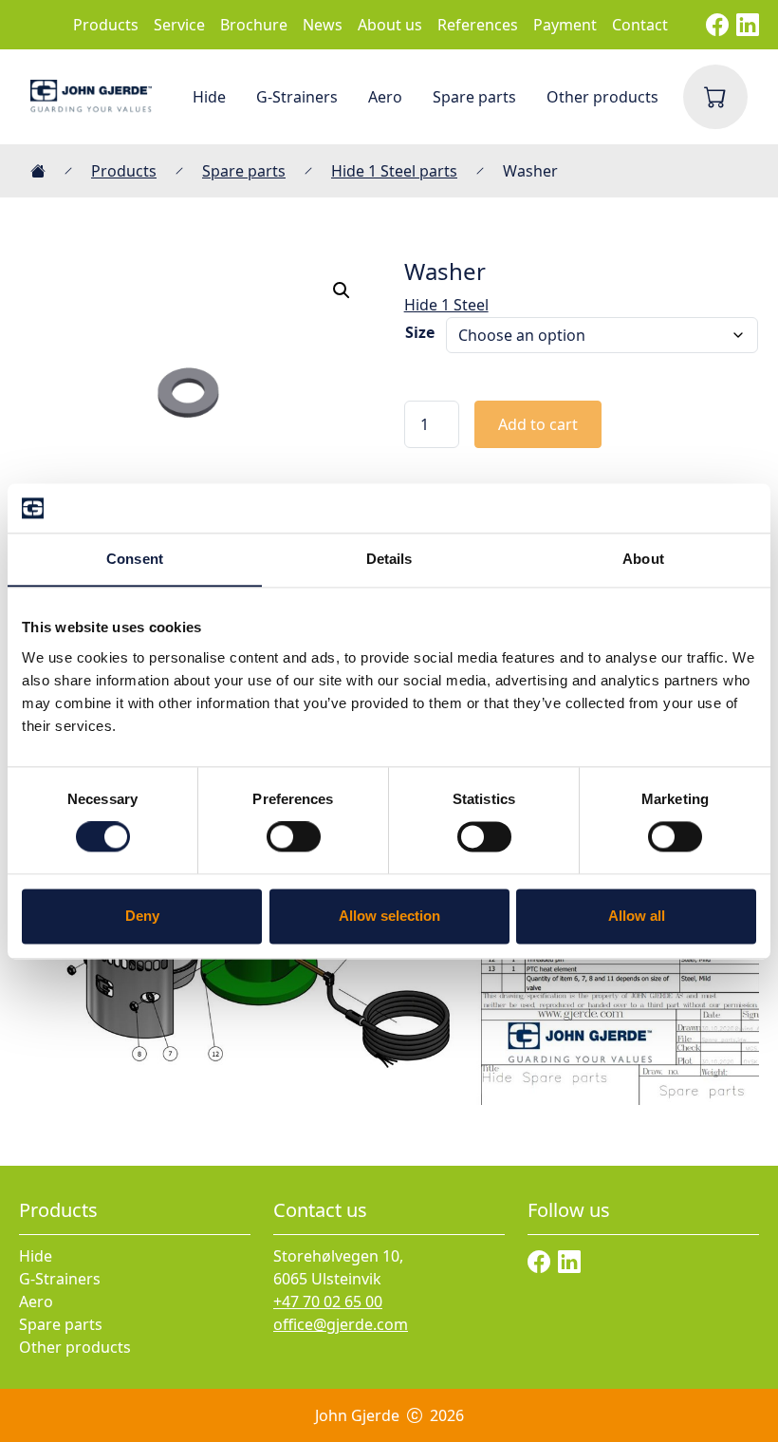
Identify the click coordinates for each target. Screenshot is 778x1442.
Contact (640, 24)
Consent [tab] (134, 559)
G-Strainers (297, 96)
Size (420, 332)
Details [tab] (389, 559)
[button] (341, 290)
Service (179, 24)
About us (390, 24)
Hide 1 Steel (446, 304)
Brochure (253, 24)
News (323, 24)
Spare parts (474, 96)
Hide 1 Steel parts (394, 170)
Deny (142, 916)
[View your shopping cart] (715, 97)
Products (106, 24)
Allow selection (389, 916)
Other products (602, 96)
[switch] (294, 837)
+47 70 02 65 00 (327, 1301)
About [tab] (643, 559)
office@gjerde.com (340, 1324)
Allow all (636, 916)
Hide (209, 96)
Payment (565, 24)
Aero (385, 96)
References (477, 24)
